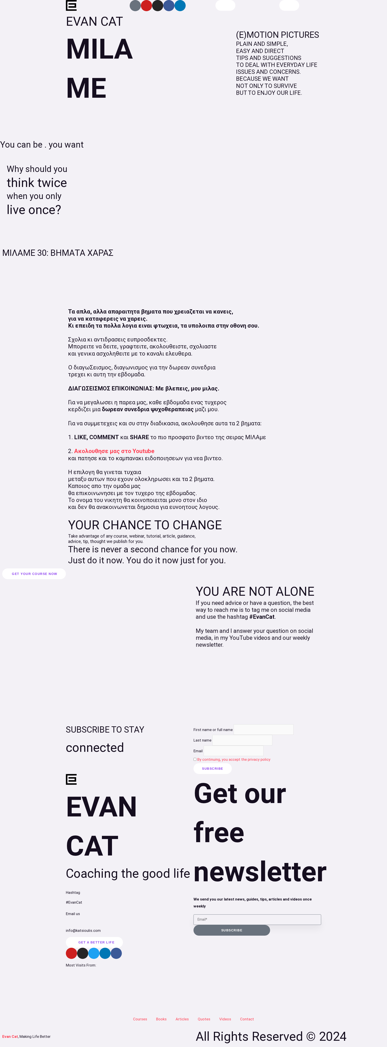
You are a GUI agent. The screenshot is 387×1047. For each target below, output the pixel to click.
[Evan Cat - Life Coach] (71, 5)
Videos (225, 1019)
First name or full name (213, 729)
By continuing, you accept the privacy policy (233, 759)
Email (198, 750)
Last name (202, 740)
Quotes (204, 1019)
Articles (182, 1019)
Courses (140, 1019)
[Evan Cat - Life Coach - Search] (225, 5)
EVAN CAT (94, 21)
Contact (247, 1019)
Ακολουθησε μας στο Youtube (114, 451)
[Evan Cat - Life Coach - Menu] (289, 5)
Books (161, 1019)
